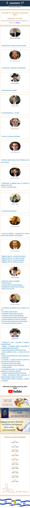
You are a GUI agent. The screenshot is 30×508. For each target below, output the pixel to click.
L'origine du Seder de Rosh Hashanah (12, 315)
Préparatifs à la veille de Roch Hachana (13, 286)
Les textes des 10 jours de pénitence (12, 285)
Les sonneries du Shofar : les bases (12, 323)
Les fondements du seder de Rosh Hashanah (14, 317)
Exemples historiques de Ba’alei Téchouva (14, 373)
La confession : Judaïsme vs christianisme (14, 67)
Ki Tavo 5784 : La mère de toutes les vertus (14, 45)
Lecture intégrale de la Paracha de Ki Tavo (14, 350)
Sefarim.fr (17, 22)
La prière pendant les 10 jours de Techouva (14, 319)
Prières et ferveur (6, 283)
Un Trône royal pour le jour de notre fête (13, 365)
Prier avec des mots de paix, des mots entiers (14, 321)
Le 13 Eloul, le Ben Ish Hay (9, 311)
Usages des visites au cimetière (11, 281)
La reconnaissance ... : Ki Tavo (10, 112)
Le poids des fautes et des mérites (11, 363)
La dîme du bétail (6, 367)
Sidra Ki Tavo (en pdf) (8, 288)
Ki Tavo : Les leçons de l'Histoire (11, 136)
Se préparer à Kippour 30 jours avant (12, 313)
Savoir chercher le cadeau (9, 90)
